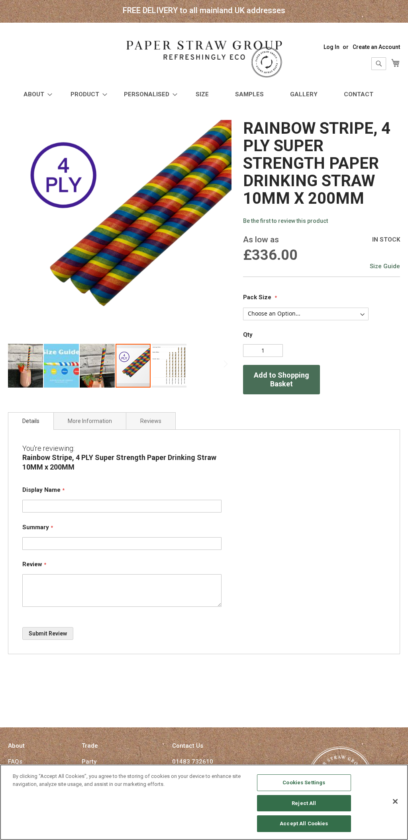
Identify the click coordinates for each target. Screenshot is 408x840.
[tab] (31, 421)
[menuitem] (35, 94)
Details (30, 421)
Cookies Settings (303, 782)
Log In (331, 47)
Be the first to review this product (285, 221)
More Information (90, 421)
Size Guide (385, 266)
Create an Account (376, 47)
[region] (204, 802)
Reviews (150, 421)
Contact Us (187, 745)
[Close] (395, 801)
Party (89, 761)
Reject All (304, 803)
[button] (26, 365)
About (16, 745)
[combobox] (378, 63)
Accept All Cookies (304, 823)
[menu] (204, 94)
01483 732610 (192, 761)
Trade (90, 745)
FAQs (15, 761)
